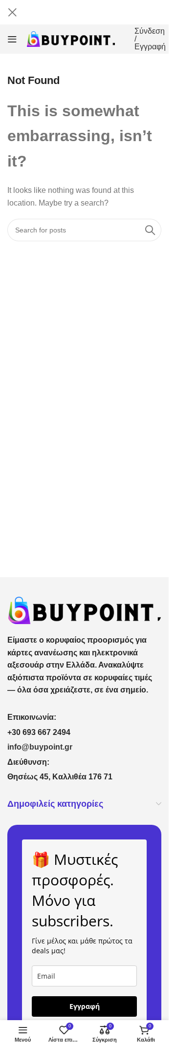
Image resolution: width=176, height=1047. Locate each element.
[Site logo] (71, 38)
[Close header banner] (12, 12)
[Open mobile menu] (12, 39)
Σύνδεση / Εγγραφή (150, 39)
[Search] (150, 230)
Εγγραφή (84, 1006)
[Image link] (84, 610)
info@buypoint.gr (39, 747)
